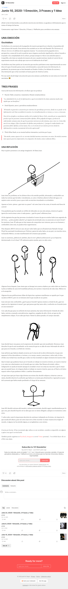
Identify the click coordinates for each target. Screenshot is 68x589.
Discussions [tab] (15, 508)
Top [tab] (3, 508)
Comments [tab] (5, 486)
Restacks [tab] (13, 486)
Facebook (23, 436)
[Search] (65, 508)
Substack (25, 585)
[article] (34, 516)
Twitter (40, 436)
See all (5, 545)
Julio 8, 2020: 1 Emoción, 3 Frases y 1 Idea (16, 524)
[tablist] (9, 486)
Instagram (30, 436)
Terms (38, 576)
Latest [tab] (8, 508)
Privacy (33, 576)
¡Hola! (3, 515)
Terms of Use (42, 464)
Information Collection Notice (33, 466)
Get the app (42, 581)
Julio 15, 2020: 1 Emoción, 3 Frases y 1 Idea (17, 535)
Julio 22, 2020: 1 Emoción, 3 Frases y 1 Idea (17, 513)
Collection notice (46, 576)
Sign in (63, 3)
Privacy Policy (47, 466)
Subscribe (55, 3)
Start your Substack (29, 581)
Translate (5, 7)
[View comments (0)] (10, 18)
